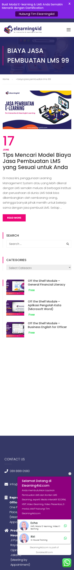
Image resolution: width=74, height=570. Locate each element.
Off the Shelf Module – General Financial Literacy (46, 283)
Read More (14, 217)
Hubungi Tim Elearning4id (36, 14)
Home (6, 79)
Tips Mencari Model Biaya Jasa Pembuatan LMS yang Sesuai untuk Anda (37, 161)
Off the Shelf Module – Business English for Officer (47, 325)
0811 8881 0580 (20, 471)
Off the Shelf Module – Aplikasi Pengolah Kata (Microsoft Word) (44, 305)
